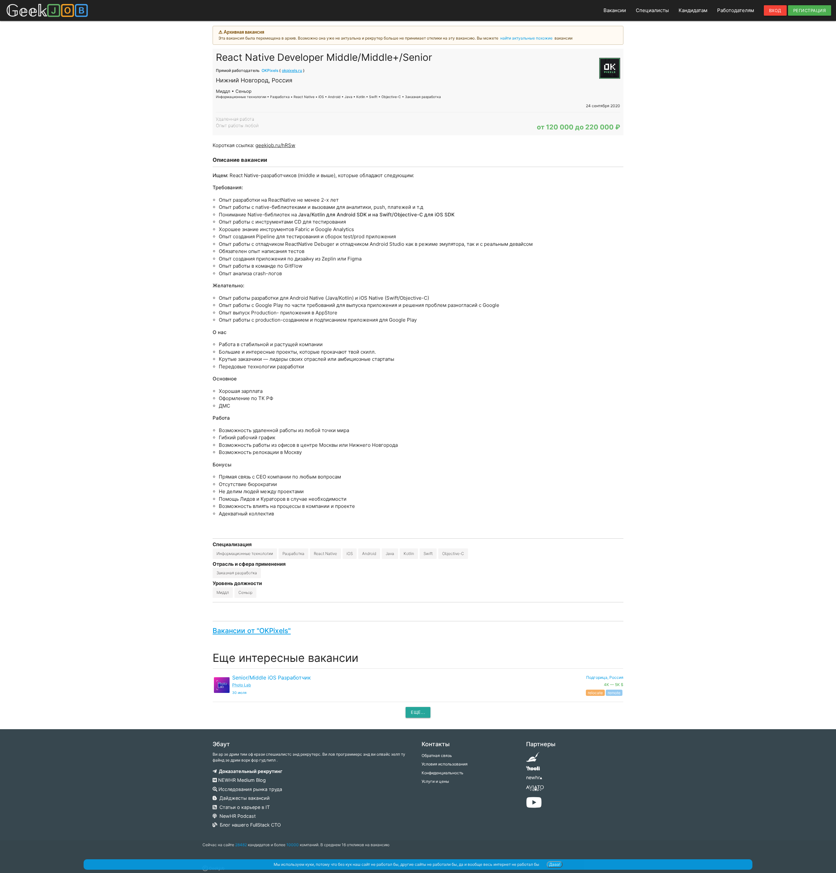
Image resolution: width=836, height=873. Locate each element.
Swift (428, 553)
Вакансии (614, 10)
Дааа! (554, 864)
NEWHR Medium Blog (241, 780)
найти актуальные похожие (526, 38)
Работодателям (735, 10)
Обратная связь (437, 755)
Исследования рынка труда (249, 789)
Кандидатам (693, 10)
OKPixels (270, 70)
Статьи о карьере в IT (243, 807)
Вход (775, 10)
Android (369, 553)
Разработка (293, 553)
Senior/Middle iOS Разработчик (271, 677)
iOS (349, 553)
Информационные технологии (245, 553)
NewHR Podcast (236, 816)
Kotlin (409, 553)
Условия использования (445, 764)
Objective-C (453, 553)
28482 (241, 844)
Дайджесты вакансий (243, 798)
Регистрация (809, 10)
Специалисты (652, 10)
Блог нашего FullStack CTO (249, 825)
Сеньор (245, 592)
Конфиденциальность (442, 772)
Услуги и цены (435, 781)
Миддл (223, 592)
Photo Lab (241, 684)
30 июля (239, 693)
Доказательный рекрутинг (249, 771)
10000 (292, 844)
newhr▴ (534, 777)
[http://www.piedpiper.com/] (532, 759)
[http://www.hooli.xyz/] (532, 770)
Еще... (418, 712)
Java (390, 553)
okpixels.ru (292, 70)
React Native (325, 553)
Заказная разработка (237, 572)
